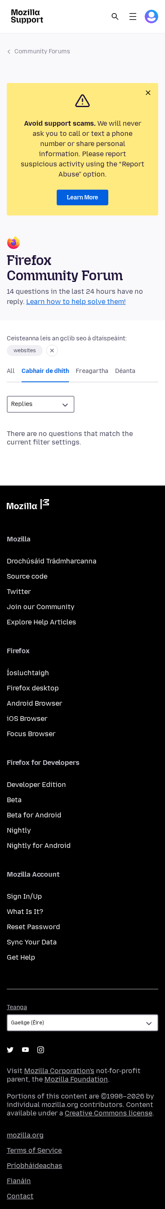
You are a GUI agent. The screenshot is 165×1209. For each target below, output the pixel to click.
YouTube (25, 1049)
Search (115, 16)
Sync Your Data (32, 942)
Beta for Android (34, 815)
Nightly (19, 830)
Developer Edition (36, 785)
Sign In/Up (24, 896)
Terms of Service (34, 1150)
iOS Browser (27, 719)
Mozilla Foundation (76, 1079)
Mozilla (28, 506)
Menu (133, 16)
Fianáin (19, 1181)
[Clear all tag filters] (52, 350)
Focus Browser (31, 734)
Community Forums (42, 51)
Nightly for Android (39, 846)
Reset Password (33, 927)
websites (25, 350)
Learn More (82, 197)
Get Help (21, 957)
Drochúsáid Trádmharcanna (51, 561)
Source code (27, 576)
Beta (14, 800)
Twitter (19, 592)
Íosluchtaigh (28, 673)
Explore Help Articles (41, 622)
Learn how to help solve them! (76, 302)
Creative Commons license (108, 1113)
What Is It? (25, 912)
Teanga (17, 1007)
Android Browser (34, 703)
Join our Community (40, 607)
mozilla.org (25, 1135)
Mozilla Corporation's (59, 1071)
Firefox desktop (33, 688)
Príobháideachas (34, 1166)
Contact (20, 1196)
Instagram (40, 1049)
